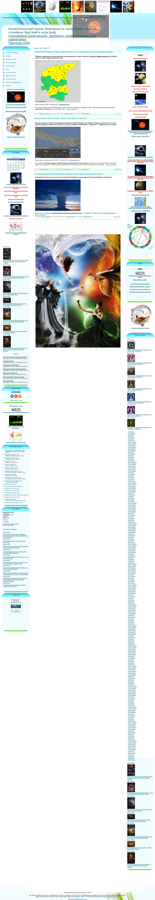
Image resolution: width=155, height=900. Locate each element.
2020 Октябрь (132, 647)
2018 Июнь (131, 600)
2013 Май (131, 496)
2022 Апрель (131, 678)
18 (23, 165)
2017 (41, 48)
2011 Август (131, 460)
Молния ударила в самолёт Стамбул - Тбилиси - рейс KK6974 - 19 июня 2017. (61, 118)
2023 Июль (131, 703)
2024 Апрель (131, 715)
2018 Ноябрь (131, 608)
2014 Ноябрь (131, 527)
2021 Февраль (132, 654)
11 (23, 163)
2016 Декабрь (132, 569)
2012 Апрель (131, 474)
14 (13, 165)
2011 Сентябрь (132, 462)
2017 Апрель (131, 576)
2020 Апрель (131, 637)
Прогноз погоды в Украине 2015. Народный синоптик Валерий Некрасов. (15, 547)
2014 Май (131, 516)
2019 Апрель (131, 617)
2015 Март (131, 533)
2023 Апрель (131, 698)
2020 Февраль (132, 634)
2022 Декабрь (132, 691)
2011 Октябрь (132, 464)
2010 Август (131, 440)
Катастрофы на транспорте (12, 486)
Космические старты (10, 488)
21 (13, 168)
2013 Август (131, 501)
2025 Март (131, 731)
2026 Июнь (131, 756)
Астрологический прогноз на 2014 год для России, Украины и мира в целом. (15, 563)
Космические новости (10, 497)
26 (8, 170)
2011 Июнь (131, 457)
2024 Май (131, 717)
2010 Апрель (131, 433)
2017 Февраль (132, 573)
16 (18, 165)
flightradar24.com (74, 160)
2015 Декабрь (132, 549)
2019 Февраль (132, 613)
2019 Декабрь (132, 630)
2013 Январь (131, 489)
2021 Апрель (131, 657)
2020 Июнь (131, 640)
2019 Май (131, 618)
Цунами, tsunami (9, 474)
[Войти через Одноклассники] (19, 396)
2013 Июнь (131, 498)
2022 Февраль (132, 674)
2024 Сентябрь (132, 722)
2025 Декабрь (132, 746)
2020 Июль (131, 642)
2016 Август (131, 562)
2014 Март (131, 513)
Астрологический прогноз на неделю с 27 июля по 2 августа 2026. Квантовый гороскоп (15, 349)
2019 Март (131, 615)
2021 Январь (131, 652)
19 (8, 168)
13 (10, 165)
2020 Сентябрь (132, 646)
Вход (103, 17)
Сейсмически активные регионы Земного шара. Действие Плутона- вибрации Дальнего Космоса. (15, 580)
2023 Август (131, 705)
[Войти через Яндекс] (16, 396)
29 (16, 170)
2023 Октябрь (132, 708)
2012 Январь (131, 469)
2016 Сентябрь (132, 564)
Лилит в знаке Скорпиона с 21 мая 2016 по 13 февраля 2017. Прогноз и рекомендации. (15, 573)
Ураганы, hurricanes (10, 467)
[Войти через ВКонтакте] (12, 396)
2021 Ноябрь (131, 669)
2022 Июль (131, 683)
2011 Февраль (132, 450)
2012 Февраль (132, 471)
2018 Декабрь (132, 610)
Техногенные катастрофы (11, 481)
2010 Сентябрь (132, 442)
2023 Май (131, 700)
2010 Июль (131, 438)
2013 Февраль (132, 491)
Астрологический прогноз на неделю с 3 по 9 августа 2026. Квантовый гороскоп (15, 321)
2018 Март (131, 595)
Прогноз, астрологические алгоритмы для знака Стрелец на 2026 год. (139, 389)
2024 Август (131, 720)
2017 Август (131, 583)
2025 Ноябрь (131, 744)
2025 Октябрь (132, 742)
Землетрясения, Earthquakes (12, 450)
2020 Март (131, 635)
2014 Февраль (132, 511)
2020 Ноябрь (131, 649)
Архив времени (8, 499)
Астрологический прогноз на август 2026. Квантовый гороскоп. (15, 332)
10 (21, 163)
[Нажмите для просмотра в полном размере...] (58, 102)
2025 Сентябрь (132, 741)
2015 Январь (131, 530)
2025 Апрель (131, 732)
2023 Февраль (132, 695)
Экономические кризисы (11, 471)
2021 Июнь (131, 661)
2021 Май (131, 659)
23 (18, 168)
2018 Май (131, 598)
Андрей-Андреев (68, 113)
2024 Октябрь (132, 724)
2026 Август (131, 759)
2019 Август (131, 624)
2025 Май (131, 734)
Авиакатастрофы (9, 484)
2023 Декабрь (132, 712)
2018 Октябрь (132, 607)
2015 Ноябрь (131, 547)
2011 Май (130, 455)
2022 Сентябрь (132, 686)
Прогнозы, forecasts (10, 490)
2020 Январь (131, 632)
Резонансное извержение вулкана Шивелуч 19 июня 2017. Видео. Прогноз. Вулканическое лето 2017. (69, 174)
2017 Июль (131, 581)
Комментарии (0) (86, 113)
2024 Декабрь (132, 727)
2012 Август (131, 481)
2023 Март (131, 697)
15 (16, 165)
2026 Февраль (132, 749)
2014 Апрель (131, 515)
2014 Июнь (131, 518)
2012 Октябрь (132, 484)
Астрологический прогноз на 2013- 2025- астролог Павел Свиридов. (15, 552)
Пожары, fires (8, 461)
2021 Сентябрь (132, 666)
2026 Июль (131, 758)
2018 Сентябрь (132, 605)
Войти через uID (16, 392)
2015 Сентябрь (132, 544)
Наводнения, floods (9, 458)
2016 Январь (131, 550)
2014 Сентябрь (132, 523)
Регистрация (97, 17)
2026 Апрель (131, 753)
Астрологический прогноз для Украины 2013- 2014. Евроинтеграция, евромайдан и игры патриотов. (15, 536)
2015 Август (131, 542)
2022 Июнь (131, 681)
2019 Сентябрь (132, 625)
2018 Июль (131, 601)
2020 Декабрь (132, 651)
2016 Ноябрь (131, 567)
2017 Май (131, 578)
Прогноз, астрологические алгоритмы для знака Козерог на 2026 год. (139, 376)
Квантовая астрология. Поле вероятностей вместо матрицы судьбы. (15, 293)
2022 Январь (131, 673)
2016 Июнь (131, 559)
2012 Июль (131, 479)
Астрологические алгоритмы (12, 502)
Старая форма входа (16, 400)
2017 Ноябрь (131, 588)
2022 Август (131, 685)
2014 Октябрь (132, 525)
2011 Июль (131, 459)
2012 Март (131, 472)
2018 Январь (131, 591)
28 (13, 170)
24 (21, 168)
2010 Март (131, 431)
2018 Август (131, 603)
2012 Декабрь (132, 488)
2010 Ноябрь (131, 445)
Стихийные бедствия (10, 492)
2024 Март (131, 714)
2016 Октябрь (132, 566)
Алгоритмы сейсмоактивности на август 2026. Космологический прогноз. (14, 304)
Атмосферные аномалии (11, 477)
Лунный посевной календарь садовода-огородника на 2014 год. (14, 585)
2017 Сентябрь (132, 584)
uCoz (85, 899)
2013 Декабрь (132, 508)
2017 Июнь (131, 579)
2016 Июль (131, 561)
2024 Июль (131, 719)
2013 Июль (131, 499)
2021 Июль (131, 663)
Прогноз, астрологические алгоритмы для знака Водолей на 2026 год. (139, 363)
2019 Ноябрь (131, 629)
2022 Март (131, 676)
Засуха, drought (9, 464)
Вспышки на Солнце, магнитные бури (15, 495)
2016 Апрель (131, 556)
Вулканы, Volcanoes (10, 454)
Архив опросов (15, 524)
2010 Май (131, 435)
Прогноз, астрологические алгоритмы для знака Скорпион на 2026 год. (139, 402)
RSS (104, 19)
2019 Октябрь (132, 627)
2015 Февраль (132, 532)
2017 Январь (131, 571)
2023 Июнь (131, 702)
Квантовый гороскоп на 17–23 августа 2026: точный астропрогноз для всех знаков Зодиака (15, 262)
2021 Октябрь (132, 668)
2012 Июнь (131, 477)
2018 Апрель (131, 596)
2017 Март (131, 574)
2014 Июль (131, 520)
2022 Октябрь (132, 688)
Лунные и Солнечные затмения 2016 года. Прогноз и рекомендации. (15, 568)
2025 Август (131, 739)
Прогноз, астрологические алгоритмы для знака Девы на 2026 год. (139, 428)
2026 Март (131, 751)
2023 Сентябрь (132, 707)
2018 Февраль (132, 593)
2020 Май (131, 639)
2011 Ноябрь (131, 465)
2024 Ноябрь (131, 725)
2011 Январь (131, 448)
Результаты (6, 524)
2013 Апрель (131, 494)
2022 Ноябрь (131, 690)
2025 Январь (131, 729)
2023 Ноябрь (131, 710)
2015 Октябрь (132, 545)
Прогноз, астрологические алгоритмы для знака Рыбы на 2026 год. (139, 350)
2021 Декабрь (132, 671)
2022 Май (131, 680)
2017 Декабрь (132, 590)
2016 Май (131, 557)
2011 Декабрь (132, 467)
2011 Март (131, 452)
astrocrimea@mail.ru (111, 896)
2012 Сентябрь (132, 482)
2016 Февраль (132, 552)
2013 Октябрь (132, 505)
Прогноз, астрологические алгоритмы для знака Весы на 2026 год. (139, 415)
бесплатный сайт (78, 899)
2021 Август (131, 664)
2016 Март (131, 554)
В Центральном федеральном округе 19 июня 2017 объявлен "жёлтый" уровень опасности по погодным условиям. (74, 52)
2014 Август (131, 522)
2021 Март (131, 656)
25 (23, 168)
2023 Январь (131, 693)
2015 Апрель (131, 535)
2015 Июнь (131, 539)
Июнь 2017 (16, 157)
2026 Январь (131, 748)
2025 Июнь (131, 736)
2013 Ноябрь (131, 506)
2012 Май (131, 476)
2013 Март (131, 493)
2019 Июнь (131, 620)
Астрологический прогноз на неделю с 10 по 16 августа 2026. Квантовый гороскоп (16, 277)
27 (10, 170)
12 (8, 165)
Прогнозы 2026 (19, 43)
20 (10, 168)
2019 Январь (131, 612)
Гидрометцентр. (64, 104)
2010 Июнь (131, 437)
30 (18, 170)
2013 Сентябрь (132, 503)
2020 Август (131, 644)
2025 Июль (131, 737)
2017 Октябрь (132, 586)
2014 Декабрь (132, 528)
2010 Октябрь (132, 443)
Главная (36, 48)
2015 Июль (131, 540)
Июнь (45, 48)
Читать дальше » (71, 109)
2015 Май (131, 537)
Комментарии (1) (88, 216)
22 (16, 168)
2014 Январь (131, 510)
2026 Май (131, 754)
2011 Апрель (131, 454)
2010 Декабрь (132, 447)
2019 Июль (131, 622)
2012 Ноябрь (131, 486)
